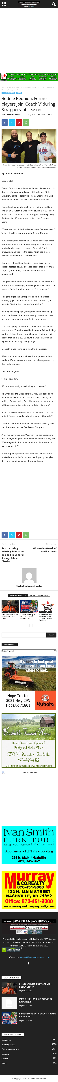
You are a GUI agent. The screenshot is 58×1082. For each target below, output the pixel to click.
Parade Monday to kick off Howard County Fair (27, 616)
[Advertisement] (29, 39)
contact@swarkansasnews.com (34, 957)
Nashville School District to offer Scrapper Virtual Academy (45, 617)
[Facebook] (5, 122)
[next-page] (30, 625)
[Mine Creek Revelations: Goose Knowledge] (9, 1003)
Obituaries (6, 1040)
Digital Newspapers (10, 1049)
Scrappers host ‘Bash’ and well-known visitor (10, 616)
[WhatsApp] (26, 122)
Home (4, 87)
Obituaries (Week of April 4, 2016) (44, 550)
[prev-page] (27, 625)
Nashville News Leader (13, 114)
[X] (12, 122)
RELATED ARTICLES (18, 595)
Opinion (5, 1058)
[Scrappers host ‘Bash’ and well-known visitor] (10, 606)
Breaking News (14, 87)
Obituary (5, 1054)
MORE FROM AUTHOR (39, 595)
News (19, 93)
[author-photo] (29, 575)
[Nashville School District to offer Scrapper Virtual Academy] (47, 606)
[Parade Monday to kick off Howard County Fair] (29, 606)
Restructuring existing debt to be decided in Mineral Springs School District (13, 555)
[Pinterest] (19, 122)
